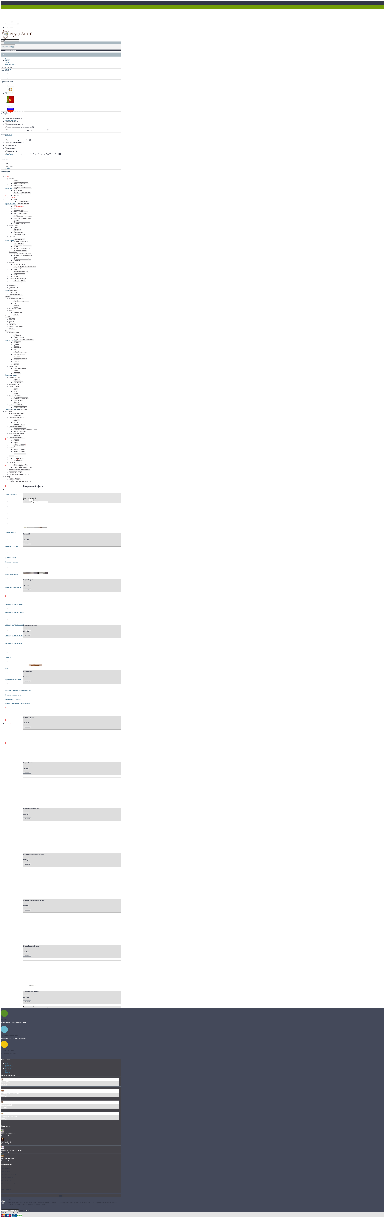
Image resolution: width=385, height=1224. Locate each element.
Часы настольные (13, 674)
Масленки (11, 510)
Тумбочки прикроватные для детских (19, 174)
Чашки (11, 543)
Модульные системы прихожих (17, 160)
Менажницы (12, 511)
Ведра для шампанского (15, 578)
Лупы (10, 618)
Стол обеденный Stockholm (16, 321)
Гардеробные (12, 83)
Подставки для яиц (14, 518)
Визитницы (12, 616)
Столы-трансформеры (7, 1159)
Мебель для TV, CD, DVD (15, 105)
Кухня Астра (12, 233)
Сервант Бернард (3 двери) (31, 991)
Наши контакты (9, 1067)
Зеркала (8, 658)
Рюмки (11, 567)
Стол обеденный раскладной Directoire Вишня (21, 328)
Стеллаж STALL (5, 1082)
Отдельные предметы (15, 87)
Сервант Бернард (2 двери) (31, 946)
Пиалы (10, 513)
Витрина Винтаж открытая (31, 808)
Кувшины (11, 508)
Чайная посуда (10, 532)
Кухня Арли (12, 273)
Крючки (11, 650)
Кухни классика (10, 204)
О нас (10, 731)
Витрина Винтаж (28, 763)
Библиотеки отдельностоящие (17, 111)
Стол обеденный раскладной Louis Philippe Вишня (22, 335)
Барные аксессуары (12, 575)
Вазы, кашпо (12, 608)
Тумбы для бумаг (13, 144)
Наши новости (13, 733)
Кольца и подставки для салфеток (18, 503)
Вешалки (11, 647)
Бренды (7, 1072)
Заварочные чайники (14, 536)
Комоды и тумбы (13, 176)
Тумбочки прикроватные (15, 75)
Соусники (11, 523)
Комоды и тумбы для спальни (17, 80)
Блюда (11, 498)
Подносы (11, 515)
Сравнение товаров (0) (29, 498)
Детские (8, 169)
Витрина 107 (26, 534)
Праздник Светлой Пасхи (8, 1134)
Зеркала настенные (14, 663)
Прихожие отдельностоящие (16, 158)
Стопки (11, 571)
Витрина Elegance (28, 580)
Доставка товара (14, 739)
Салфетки (12, 484)
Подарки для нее (14, 716)
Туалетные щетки (13, 654)
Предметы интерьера (13, 680)
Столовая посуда (11, 494)
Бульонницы (12, 499)
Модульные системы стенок (16, 115)
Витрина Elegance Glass (30, 625)
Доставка (8, 1065)
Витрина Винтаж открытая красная (33, 854)
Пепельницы (12, 619)
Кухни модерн (10, 240)
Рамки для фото (13, 685)
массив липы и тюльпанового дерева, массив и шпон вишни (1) (28, 130)
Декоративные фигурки (15, 683)
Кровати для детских (14, 172)
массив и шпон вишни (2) (15, 124)
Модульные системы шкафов (17, 85)
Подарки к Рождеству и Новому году (20, 718)
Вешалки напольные (14, 628)
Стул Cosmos (12, 369)
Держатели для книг (14, 621)
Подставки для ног (14, 131)
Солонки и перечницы (14, 522)
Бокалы (11, 566)
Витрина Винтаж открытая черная (33, 900)
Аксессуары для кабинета (14, 612)
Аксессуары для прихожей (14, 625)
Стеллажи (11, 113)
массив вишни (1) (12, 121)
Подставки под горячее (15, 594)
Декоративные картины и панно (17, 687)
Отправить (25, 1210)
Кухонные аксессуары (13, 587)
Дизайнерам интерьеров (16, 737)
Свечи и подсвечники (13, 699)
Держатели (12, 649)
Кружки (11, 538)
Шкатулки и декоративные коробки (18, 690)
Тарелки (11, 527)
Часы (7, 669)
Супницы (11, 525)
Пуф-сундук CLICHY (6, 1105)
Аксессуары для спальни (14, 636)
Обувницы (11, 165)
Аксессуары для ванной (13, 643)
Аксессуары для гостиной (14, 604)
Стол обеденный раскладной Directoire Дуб (20, 330)
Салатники (11, 520)
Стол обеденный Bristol (15, 319)
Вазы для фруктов (14, 501)
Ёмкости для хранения (15, 591)
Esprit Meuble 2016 (6, 1142)
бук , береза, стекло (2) (14, 118)
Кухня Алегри (12, 269)
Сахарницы (12, 539)
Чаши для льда (13, 582)
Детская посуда (11, 558)
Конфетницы (12, 505)
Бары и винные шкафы (15, 106)
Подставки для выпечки (15, 516)
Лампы (15, 455)
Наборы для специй (14, 593)
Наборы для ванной (14, 652)
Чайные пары (12, 541)
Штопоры (11, 583)
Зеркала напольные (14, 661)
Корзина (7, 1070)
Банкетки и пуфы (13, 78)
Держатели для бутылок (15, 580)
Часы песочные (13, 676)
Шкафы (11, 161)
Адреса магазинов (14, 741)
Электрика (12, 459)
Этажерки (11, 528)
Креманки (11, 506)
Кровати (11, 73)
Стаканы (11, 569)
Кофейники (12, 550)
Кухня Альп (12, 271)
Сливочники (12, 554)
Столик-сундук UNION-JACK (9, 1116)
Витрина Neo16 (27, 671)
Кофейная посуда (11, 547)
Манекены (12, 639)
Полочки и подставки (13, 695)
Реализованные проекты (16, 735)
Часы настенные (13, 672)
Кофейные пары (13, 552)
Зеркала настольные (14, 665)
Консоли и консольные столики (17, 110)
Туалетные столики (14, 77)
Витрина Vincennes (28, 717)
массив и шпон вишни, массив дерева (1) (20, 127)
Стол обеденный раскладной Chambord (19, 324)
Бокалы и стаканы (11, 562)
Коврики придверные (14, 632)
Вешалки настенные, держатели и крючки (20, 630)
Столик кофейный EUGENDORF (10, 1093)
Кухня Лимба (12, 281)
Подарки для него (14, 714)
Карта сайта (8, 1068)
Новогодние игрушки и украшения (17, 704)
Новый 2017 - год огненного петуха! (11, 1150)
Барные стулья (10, 375)
